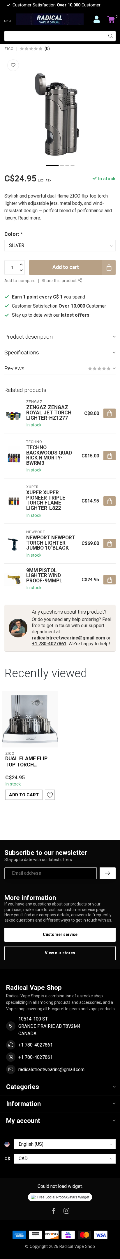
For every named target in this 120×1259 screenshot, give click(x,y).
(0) (47, 48)
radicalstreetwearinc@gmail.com (68, 638)
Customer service (60, 934)
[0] (111, 19)
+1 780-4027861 (49, 643)
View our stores (60, 953)
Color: (13, 234)
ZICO (9, 49)
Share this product (60, 280)
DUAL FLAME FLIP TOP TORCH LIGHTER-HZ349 (26, 762)
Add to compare (20, 280)
